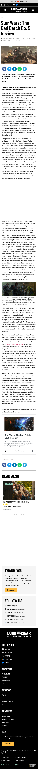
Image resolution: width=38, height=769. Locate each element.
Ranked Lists (6, 722)
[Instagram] (5, 5)
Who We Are (6, 674)
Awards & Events (8, 719)
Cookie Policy (19, 760)
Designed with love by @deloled (10, 765)
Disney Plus (10, 460)
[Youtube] (14, 5)
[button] (5, 9)
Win (3, 704)
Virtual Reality (7, 701)
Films (4, 695)
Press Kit (5, 677)
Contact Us (6, 680)
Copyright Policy (20, 757)
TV (2, 18)
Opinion (4, 725)
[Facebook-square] (2, 5)
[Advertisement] (19, 200)
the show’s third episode (15, 344)
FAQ (3, 683)
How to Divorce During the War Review (19, 502)
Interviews (6, 716)
